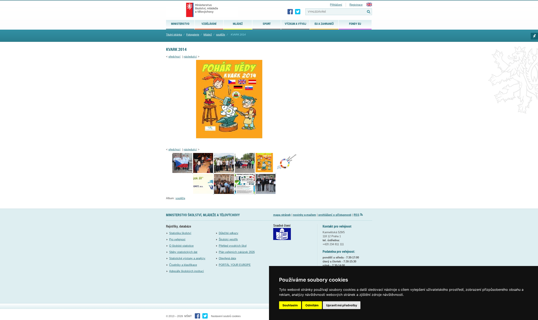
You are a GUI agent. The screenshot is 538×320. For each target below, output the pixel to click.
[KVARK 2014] (234, 144)
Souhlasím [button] (290, 305)
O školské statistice (181, 245)
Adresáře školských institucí (186, 271)
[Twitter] (298, 11)
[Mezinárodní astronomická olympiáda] (266, 193)
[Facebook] (290, 11)
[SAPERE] (203, 193)
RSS (356, 214)
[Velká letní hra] (245, 193)
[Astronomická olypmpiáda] (245, 172)
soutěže (220, 34)
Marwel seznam (534, 36)
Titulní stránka (174, 34)
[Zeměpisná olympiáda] (203, 172)
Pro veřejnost (177, 239)
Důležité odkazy (228, 233)
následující (190, 56)
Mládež (207, 34)
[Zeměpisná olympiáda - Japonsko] (224, 172)
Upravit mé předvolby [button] (341, 305)
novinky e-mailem (304, 214)
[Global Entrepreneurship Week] (286, 172)
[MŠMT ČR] (202, 10)
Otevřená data (227, 258)
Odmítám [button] (312, 305)
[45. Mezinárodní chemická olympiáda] (182, 172)
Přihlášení (336, 4)
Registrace (356, 4)
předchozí (175, 56)
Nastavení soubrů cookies (226, 316)
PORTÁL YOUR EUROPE (235, 264)
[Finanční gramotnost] (224, 193)
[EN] (369, 5)
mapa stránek (282, 214)
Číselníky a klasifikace (183, 264)
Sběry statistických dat (183, 252)
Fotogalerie (192, 34)
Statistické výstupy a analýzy (187, 258)
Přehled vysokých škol (233, 245)
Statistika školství (180, 233)
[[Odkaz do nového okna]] (282, 239)
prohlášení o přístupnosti (334, 214)
